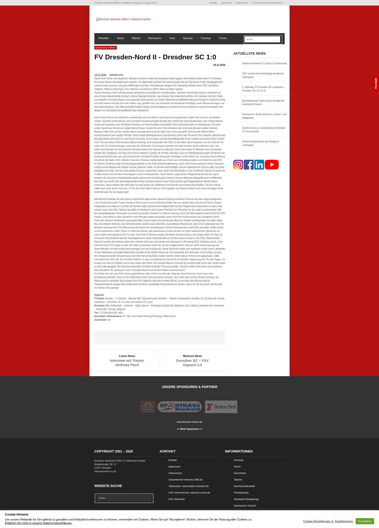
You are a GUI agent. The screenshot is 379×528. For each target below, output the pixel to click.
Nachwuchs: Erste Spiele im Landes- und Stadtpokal (264, 116)
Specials (188, 38)
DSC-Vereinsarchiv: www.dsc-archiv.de (189, 492)
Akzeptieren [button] (365, 521)
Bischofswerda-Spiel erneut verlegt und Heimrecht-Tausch (263, 102)
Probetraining (241, 492)
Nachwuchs (154, 38)
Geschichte (240, 473)
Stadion (238, 479)
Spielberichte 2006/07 (106, 48)
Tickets (223, 38)
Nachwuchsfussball (244, 486)
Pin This (186, 337)
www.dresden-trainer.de (189, 422)
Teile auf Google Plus (159, 337)
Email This (212, 337)
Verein (120, 38)
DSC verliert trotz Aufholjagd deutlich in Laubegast (263, 75)
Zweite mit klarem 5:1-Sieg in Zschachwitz (264, 63)
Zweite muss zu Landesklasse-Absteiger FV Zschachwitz (263, 130)
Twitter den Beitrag (133, 337)
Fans (172, 38)
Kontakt (213, 3)
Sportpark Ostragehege (246, 499)
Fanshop (206, 38)
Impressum (226, 3)
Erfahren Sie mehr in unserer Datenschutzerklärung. (38, 523)
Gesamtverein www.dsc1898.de (267, 3)
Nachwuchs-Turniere (245, 505)
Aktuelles (103, 38)
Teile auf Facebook (107, 337)
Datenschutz (242, 3)
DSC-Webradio (177, 499)
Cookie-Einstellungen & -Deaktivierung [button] (328, 521)
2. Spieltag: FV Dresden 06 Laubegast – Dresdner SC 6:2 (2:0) (263, 89)
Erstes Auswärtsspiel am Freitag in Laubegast (260, 143)
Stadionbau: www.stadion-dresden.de (189, 486)
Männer (136, 38)
